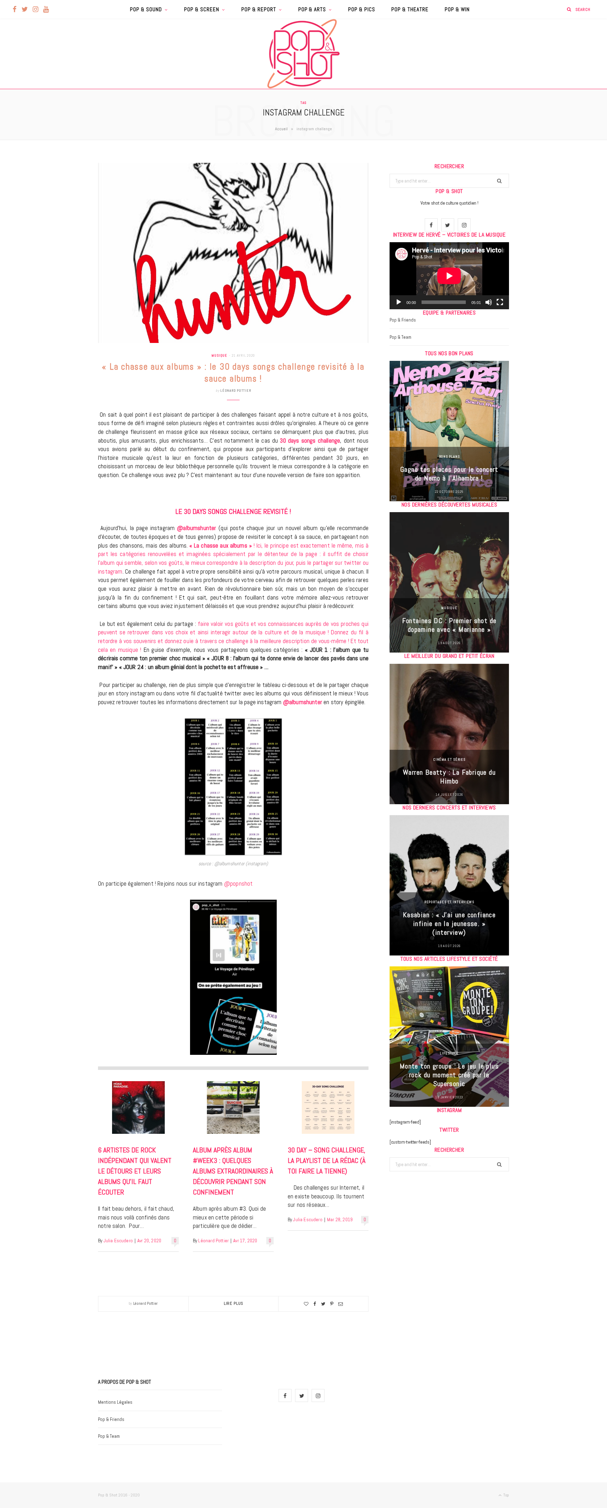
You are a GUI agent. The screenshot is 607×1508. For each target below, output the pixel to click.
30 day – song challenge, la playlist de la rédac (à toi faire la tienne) (326, 1160)
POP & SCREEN (201, 9)
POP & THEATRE (410, 9)
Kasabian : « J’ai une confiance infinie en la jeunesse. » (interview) (449, 923)
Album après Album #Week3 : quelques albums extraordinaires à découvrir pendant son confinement (233, 1171)
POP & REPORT (258, 9)
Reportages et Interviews (449, 902)
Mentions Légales (115, 1402)
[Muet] (488, 302)
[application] (449, 275)
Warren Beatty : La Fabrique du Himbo (449, 777)
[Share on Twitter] (323, 1304)
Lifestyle (449, 1053)
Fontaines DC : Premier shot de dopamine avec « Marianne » (449, 625)
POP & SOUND (146, 9)
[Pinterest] (331, 1304)
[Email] (340, 1304)
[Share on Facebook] (314, 1304)
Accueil (281, 129)
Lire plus (234, 1303)
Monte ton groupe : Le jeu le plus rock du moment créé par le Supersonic (449, 1074)
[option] (449, 431)
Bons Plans (449, 456)
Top (505, 1495)
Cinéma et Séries (449, 759)
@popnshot (238, 883)
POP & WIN (457, 9)
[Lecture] (398, 302)
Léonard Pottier (235, 390)
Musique (219, 355)
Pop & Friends (403, 320)
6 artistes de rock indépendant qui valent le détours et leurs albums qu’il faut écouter (134, 1171)
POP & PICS (361, 9)
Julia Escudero (118, 1241)
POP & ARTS (312, 9)
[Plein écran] (499, 302)
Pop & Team (400, 337)
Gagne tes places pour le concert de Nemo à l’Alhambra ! (449, 474)
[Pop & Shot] (303, 54)
